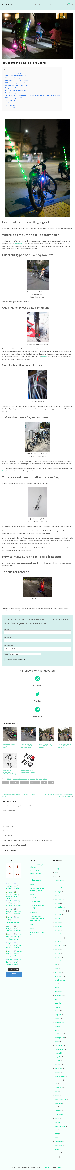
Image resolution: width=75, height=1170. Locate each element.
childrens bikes (59, 991)
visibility (45, 779)
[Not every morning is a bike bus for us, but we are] (9, 954)
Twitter (37, 701)
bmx (56, 964)
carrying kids (58, 976)
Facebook (37, 716)
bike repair (58, 941)
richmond (58, 1111)
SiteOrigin (60, 1167)
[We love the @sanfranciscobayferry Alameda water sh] (9, 962)
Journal (49, 5)
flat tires (57, 1007)
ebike (56, 999)
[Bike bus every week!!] (18, 962)
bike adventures (59, 888)
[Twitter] (37, 694)
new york (57, 1061)
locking (57, 1041)
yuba (56, 1157)
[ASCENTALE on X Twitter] (9, 874)
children (57, 988)
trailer (40, 779)
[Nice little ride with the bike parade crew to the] (18, 937)
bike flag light (17, 779)
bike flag (9, 779)
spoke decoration (60, 1126)
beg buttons (58, 880)
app (56, 872)
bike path (57, 930)
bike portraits (59, 938)
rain (56, 1107)
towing (57, 1134)
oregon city (58, 1080)
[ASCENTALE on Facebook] (17, 867)
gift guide (58, 1014)
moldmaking (58, 1045)
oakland (57, 1072)
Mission (59, 5)
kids (56, 1030)
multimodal (58, 1053)
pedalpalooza (59, 1087)
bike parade (58, 926)
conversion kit (59, 995)
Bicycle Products (35, 5)
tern (56, 1130)
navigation (58, 1057)
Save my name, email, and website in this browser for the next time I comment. (28, 840)
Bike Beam (18, 243)
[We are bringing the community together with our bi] (9, 911)
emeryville (58, 1003)
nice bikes (58, 1064)
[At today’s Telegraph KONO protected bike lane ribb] (9, 928)
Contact (34, 897)
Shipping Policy (36, 880)
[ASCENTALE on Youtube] (17, 874)
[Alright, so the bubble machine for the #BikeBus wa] (9, 945)
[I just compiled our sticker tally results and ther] (18, 920)
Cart (31, 877)
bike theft (57, 957)
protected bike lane (60, 1099)
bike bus (57, 895)
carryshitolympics (60, 980)
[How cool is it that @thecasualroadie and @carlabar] (9, 920)
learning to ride (59, 1038)
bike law (57, 918)
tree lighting (58, 1141)
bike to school (59, 961)
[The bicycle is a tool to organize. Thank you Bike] (18, 895)
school (57, 1118)
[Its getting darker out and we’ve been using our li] (18, 928)
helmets (57, 1018)
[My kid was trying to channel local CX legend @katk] (9, 903)
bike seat (57, 949)
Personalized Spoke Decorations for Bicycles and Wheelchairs (37, 918)
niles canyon (58, 1068)
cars (56, 984)
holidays (57, 1026)
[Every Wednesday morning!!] (18, 945)
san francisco (59, 1114)
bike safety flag (34, 779)
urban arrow (58, 1145)
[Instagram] (37, 678)
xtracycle (57, 1153)
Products (32, 928)
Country (6, 654)
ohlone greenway (60, 1076)
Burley (4, 471)
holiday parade (59, 1022)
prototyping (58, 1103)
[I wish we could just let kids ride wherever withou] (18, 954)
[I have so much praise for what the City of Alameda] (18, 886)
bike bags (58, 891)
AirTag (57, 868)
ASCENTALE (8, 4)
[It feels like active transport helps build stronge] (9, 895)
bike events (58, 899)
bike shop (57, 953)
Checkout (32, 884)
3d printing (58, 865)
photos (57, 1091)
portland (57, 1095)
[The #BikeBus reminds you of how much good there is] (9, 886)
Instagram (37, 685)
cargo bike (58, 972)
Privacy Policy (36, 901)
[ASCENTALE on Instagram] (9, 867)
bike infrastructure (60, 911)
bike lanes (58, 914)
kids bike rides (59, 1034)
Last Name (7, 637)
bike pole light (25, 779)
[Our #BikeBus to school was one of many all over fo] (9, 937)
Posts (31, 924)
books (56, 968)
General (57, 1011)
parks (56, 1084)
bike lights (58, 922)
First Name (7, 629)
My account (33, 912)
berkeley (57, 884)
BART (56, 876)
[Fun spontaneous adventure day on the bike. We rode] (18, 911)
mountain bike (59, 1049)
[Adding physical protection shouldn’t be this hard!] (18, 903)
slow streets (58, 1122)
